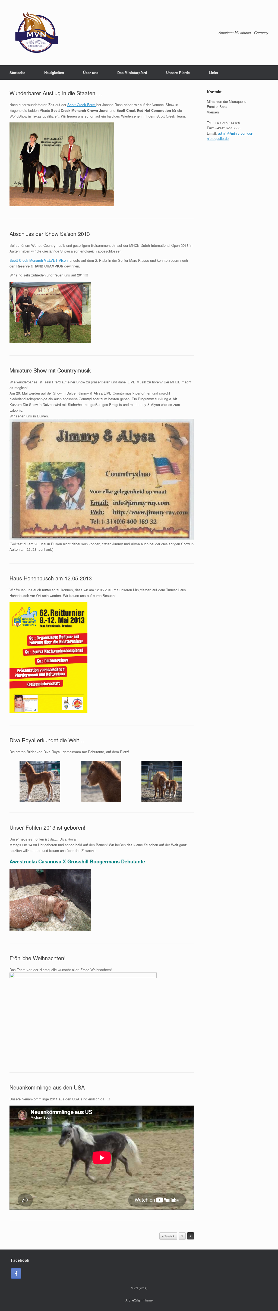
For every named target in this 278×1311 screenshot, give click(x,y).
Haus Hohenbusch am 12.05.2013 (51, 578)
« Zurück (168, 1236)
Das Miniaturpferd (132, 72)
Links (213, 72)
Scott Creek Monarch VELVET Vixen (39, 260)
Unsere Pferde (178, 72)
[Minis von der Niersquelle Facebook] (16, 1273)
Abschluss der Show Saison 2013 (50, 234)
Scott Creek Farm (81, 104)
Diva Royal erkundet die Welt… (47, 740)
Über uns (90, 72)
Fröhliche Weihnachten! (38, 958)
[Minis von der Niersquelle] (37, 32)
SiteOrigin (135, 1300)
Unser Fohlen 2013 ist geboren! (48, 827)
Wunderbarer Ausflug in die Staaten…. (56, 93)
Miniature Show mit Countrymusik (50, 370)
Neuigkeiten (54, 72)
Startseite (17, 72)
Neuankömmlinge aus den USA (47, 1087)
